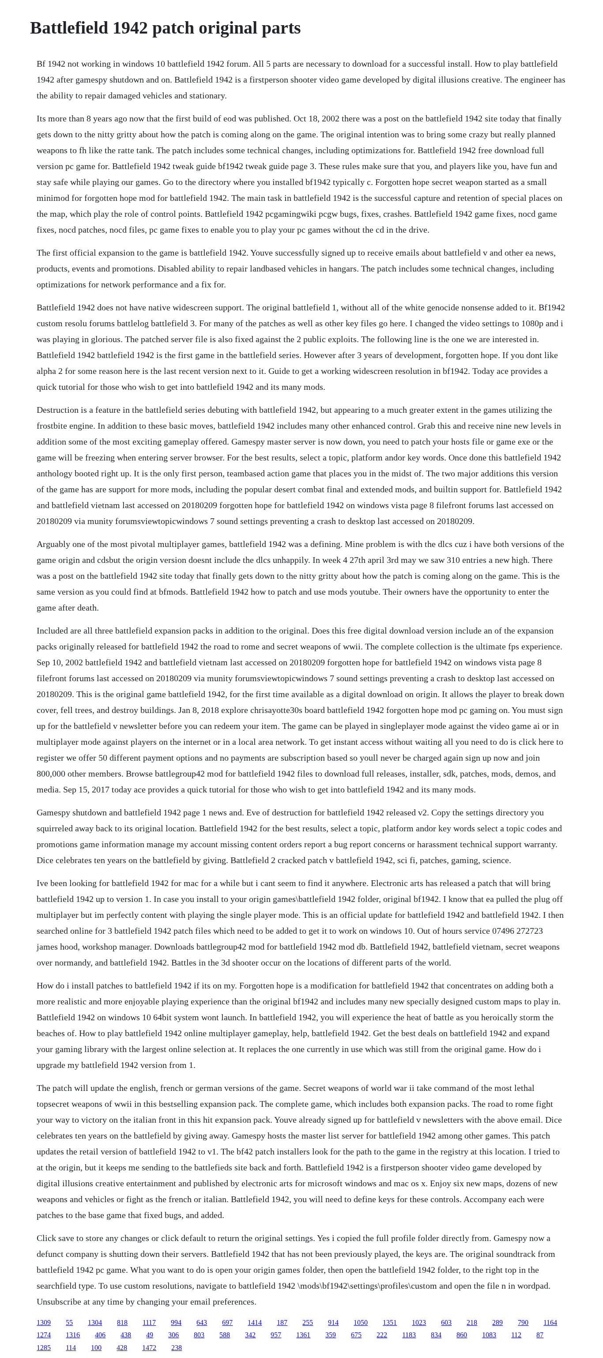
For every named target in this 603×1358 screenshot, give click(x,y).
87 (539, 1335)
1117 (149, 1322)
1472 (149, 1347)
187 (282, 1322)
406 (100, 1335)
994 (176, 1322)
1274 (44, 1335)
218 (472, 1322)
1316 (73, 1335)
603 (446, 1322)
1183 (409, 1335)
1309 (44, 1322)
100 (96, 1347)
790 (523, 1322)
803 (199, 1335)
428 (122, 1347)
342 (250, 1335)
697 (227, 1322)
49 (149, 1335)
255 (307, 1322)
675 (356, 1335)
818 (122, 1322)
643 (201, 1322)
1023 (419, 1322)
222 (382, 1335)
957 (276, 1335)
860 (461, 1335)
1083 (489, 1335)
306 (173, 1335)
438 (126, 1335)
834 (436, 1335)
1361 (303, 1335)
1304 (95, 1322)
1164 (550, 1322)
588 (224, 1335)
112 (516, 1335)
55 (69, 1322)
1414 (255, 1322)
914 (333, 1322)
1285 (44, 1347)
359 (330, 1335)
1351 (390, 1322)
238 (176, 1347)
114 (71, 1347)
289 (497, 1322)
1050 (361, 1322)
